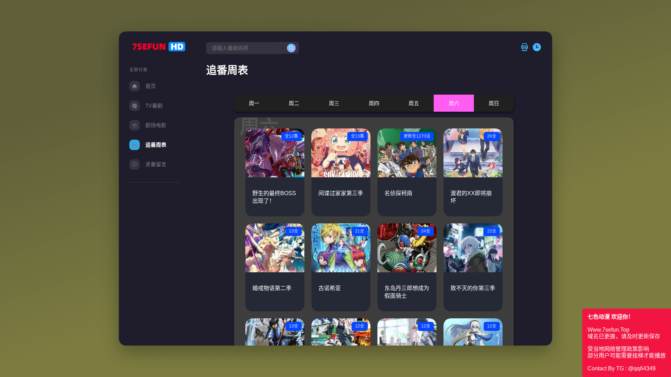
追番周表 (155, 145)
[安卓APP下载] (526, 47)
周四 (374, 103)
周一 (254, 103)
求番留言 (155, 164)
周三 (334, 103)
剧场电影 (155, 125)
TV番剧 (154, 106)
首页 (150, 86)
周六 (454, 103)
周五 (414, 103)
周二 (294, 103)
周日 (494, 103)
